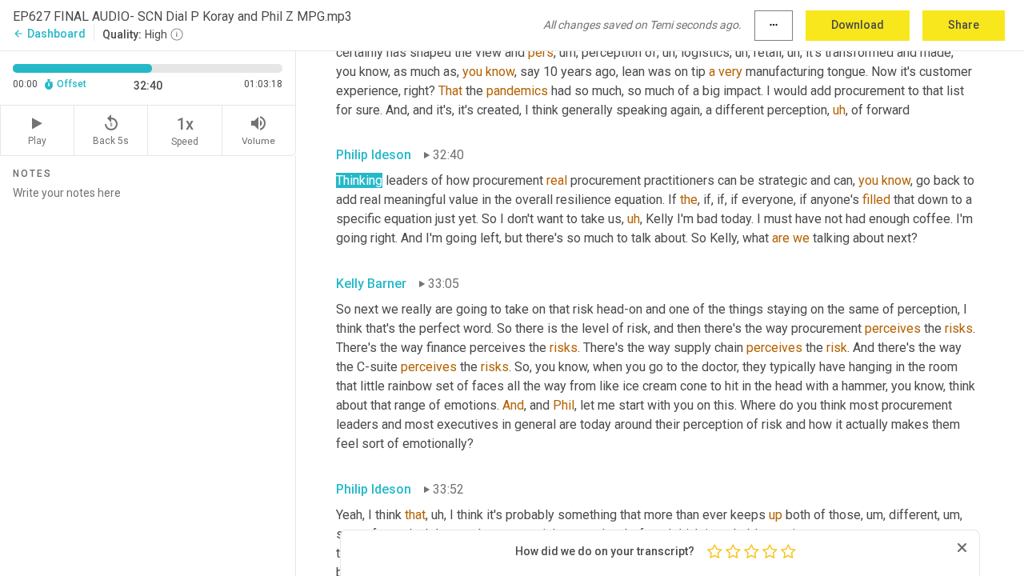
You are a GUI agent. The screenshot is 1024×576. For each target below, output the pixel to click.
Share (963, 24)
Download (857, 24)
